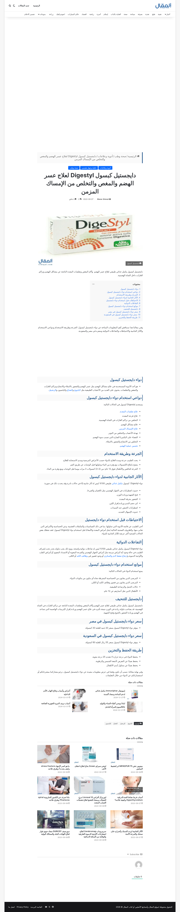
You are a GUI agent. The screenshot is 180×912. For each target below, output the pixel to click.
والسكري (108, 556)
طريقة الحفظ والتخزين (127, 317)
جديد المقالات (23, 6)
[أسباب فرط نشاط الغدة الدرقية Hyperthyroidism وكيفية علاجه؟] (126, 785)
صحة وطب (120, 156)
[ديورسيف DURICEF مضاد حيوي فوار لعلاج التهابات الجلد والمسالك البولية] (53, 819)
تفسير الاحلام (29, 14)
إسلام (106, 14)
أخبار (168, 14)
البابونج (77, 390)
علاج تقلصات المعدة (129, 411)
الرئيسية (36, 6)
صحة (125, 14)
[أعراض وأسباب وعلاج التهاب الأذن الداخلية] (80, 694)
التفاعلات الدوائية (131, 303)
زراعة (51, 14)
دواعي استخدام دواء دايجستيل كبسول (122, 292)
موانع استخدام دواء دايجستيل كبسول (123, 306)
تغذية (147, 14)
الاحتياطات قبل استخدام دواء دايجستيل (122, 300)
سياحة (132, 14)
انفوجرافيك (60, 14)
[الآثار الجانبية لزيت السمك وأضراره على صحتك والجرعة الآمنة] (126, 819)
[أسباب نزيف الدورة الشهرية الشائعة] (80, 707)
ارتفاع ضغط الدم (120, 556)
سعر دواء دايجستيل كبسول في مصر (123, 312)
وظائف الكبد (82, 556)
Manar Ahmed (103, 199)
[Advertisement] (90, 41)
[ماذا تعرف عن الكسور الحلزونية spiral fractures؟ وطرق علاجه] (53, 785)
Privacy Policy (23, 907)
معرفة (140, 14)
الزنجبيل (52, 390)
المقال (151, 907)
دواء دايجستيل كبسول (129, 289)
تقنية (160, 14)
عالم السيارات (73, 14)
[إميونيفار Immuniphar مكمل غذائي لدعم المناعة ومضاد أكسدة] (135, 694)
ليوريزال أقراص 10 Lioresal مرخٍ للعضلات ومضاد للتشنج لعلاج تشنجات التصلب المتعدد (91, 800)
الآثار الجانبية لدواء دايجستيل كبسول (123, 297)
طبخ (153, 14)
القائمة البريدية (36, 907)
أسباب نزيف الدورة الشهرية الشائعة (55, 703)
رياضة (91, 14)
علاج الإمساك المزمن (128, 428)
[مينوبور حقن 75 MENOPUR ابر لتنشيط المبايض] (126, 754)
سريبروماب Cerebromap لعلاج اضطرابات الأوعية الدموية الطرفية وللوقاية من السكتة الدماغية (92, 834)
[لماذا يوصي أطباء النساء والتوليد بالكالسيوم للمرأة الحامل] (135, 707)
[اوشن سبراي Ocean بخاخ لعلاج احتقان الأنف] (90, 754)
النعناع (70, 390)
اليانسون (108, 723)
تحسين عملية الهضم (129, 445)
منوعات (43, 14)
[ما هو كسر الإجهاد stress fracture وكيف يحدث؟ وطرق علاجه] (53, 754)
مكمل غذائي (117, 483)
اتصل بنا (11, 907)
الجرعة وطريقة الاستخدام (127, 295)
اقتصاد (84, 14)
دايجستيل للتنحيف (130, 309)
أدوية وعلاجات (105, 156)
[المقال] (163, 6)
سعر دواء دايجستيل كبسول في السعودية (120, 314)
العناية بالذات (116, 14)
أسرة (99, 14)
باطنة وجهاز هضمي (89, 168)
